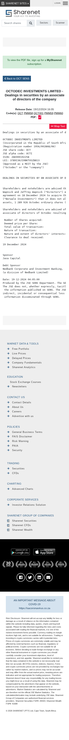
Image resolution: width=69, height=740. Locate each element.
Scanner (60, 22)
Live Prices (19, 353)
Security (17, 450)
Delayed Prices (21, 358)
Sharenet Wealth (22, 529)
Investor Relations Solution (29, 504)
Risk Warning (20, 441)
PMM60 (58, 113)
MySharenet (54, 60)
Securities (18, 468)
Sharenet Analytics (24, 367)
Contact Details (21, 402)
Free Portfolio (20, 348)
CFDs (15, 473)
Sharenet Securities (24, 520)
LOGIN (57, 3)
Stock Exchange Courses (25, 382)
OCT (20, 113)
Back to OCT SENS (17, 78)
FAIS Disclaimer (22, 436)
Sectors (44, 22)
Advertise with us (23, 416)
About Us (18, 407)
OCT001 (39, 113)
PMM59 (48, 113)
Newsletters (19, 386)
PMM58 (28, 113)
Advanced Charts (22, 489)
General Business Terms (27, 432)
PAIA (15, 445)
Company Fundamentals (27, 362)
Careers (17, 411)
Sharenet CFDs (21, 525)
